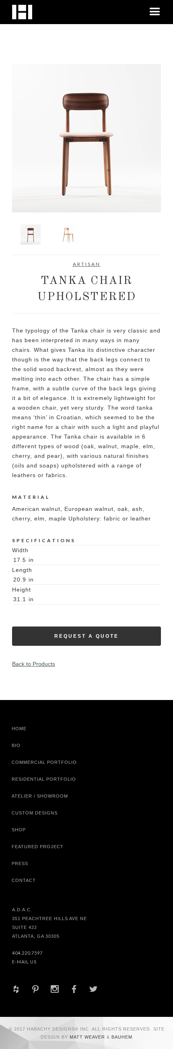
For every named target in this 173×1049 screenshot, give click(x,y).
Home (19, 728)
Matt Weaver (88, 1037)
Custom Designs (35, 812)
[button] (155, 12)
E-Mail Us (24, 961)
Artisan (87, 264)
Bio (16, 745)
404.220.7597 (27, 952)
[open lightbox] (86, 138)
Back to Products (33, 664)
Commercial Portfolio (44, 762)
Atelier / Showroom (40, 796)
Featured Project (38, 846)
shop (19, 829)
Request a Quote (86, 636)
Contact (24, 880)
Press (20, 863)
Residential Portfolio (44, 779)
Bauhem (121, 1037)
